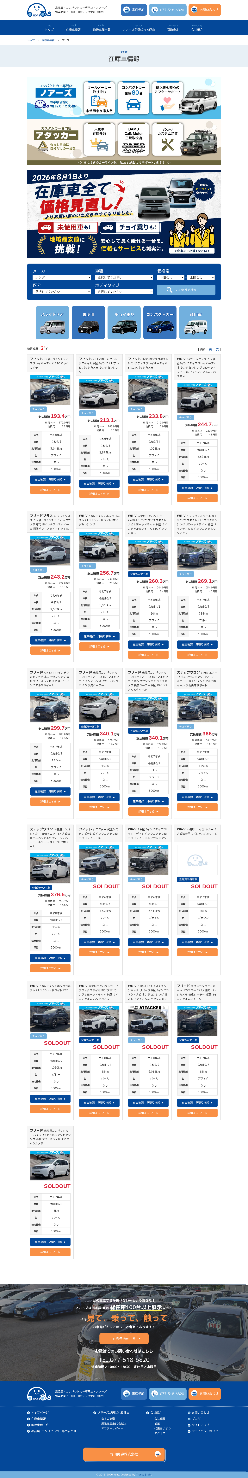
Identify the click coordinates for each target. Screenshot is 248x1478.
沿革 (157, 1423)
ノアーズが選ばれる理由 (139, 28)
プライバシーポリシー (206, 1431)
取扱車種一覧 (101, 28)
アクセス (159, 1433)
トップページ (40, 1412)
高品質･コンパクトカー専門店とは (53, 1431)
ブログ (196, 1419)
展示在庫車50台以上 (114, 1423)
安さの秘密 (108, 1418)
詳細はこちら (48, 490)
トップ (49, 27)
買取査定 (173, 28)
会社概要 (159, 1418)
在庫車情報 (73, 28)
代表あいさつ (162, 1428)
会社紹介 (197, 28)
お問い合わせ (200, 1413)
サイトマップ (200, 1425)
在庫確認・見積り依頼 (48, 479)
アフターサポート (112, 1428)
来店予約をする (124, 1338)
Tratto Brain (143, 1474)
